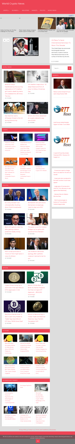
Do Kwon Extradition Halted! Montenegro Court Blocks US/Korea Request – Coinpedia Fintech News (25, 182)
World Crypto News (13, 3)
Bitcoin (5, 277)
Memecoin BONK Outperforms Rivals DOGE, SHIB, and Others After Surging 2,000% (25, 357)
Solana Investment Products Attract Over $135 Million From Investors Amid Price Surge (25, 379)
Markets (34, 10)
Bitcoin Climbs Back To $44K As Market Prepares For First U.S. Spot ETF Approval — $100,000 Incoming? (36, 299)
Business (15, 10)
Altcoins (6, 340)
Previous (4, 40)
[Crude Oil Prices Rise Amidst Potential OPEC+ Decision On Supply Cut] (62, 143)
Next (7, 40)
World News (52, 10)
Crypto (5, 10)
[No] (73, 439)
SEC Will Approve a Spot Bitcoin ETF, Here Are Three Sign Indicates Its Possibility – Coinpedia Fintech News (10, 182)
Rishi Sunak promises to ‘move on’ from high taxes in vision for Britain (14, 263)
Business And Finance (10, 390)
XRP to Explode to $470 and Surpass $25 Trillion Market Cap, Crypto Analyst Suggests (10, 379)
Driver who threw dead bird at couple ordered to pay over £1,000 (37, 128)
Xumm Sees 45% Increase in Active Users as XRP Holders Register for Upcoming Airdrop (41, 357)
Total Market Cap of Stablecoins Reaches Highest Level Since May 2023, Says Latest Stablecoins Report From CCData (25, 158)
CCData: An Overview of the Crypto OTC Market (41, 178)
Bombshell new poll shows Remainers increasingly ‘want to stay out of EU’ (37, 215)
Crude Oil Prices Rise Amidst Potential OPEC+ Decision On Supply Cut (61, 165)
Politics (42, 10)
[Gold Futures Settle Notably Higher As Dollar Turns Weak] (62, 112)
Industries (25, 10)
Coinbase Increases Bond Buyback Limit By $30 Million (10, 427)
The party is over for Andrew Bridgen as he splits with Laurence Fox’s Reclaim (37, 239)
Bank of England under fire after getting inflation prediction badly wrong (14, 239)
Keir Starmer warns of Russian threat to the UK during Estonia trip (14, 128)
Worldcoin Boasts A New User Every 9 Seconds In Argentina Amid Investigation (41, 428)
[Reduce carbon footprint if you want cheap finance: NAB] (62, 89)
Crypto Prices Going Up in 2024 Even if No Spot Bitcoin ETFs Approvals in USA (14, 297)
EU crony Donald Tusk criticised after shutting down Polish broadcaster (13, 215)
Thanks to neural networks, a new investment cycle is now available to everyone (10, 156)
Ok (38, 441)
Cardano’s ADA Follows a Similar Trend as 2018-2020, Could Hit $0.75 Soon (41, 379)
